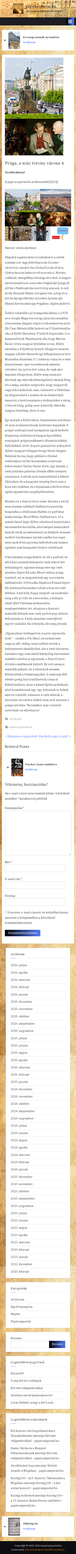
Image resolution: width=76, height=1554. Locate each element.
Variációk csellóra (35, 1523)
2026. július (19, 965)
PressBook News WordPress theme (45, 1549)
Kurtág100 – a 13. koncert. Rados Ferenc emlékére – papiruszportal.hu (37, 1500)
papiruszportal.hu (41, 6)
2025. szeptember (23, 1023)
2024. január (19, 1169)
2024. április (19, 1147)
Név (8, 862)
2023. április (19, 1235)
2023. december (21, 1177)
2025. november (22, 1009)
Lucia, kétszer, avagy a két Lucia (32, 1402)
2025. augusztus (22, 1031)
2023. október (20, 1191)
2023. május (19, 1228)
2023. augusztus (22, 1206)
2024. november (22, 1096)
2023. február (20, 1249)
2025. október (20, 1016)
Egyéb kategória (22, 1307)
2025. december (21, 1001)
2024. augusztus (22, 1118)
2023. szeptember (23, 1198)
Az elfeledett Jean (23, 1465)
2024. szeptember (23, 1111)
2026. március (20, 980)
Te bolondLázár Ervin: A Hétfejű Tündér (43, 37)
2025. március (20, 1067)
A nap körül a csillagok (26, 1380)
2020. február (20, 1271)
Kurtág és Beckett (22, 1495)
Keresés (16, 1338)
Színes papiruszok (20, 727)
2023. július (19, 1213)
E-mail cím (13, 879)
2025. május (19, 1052)
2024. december (21, 1089)
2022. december (21, 1264)
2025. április (19, 1060)
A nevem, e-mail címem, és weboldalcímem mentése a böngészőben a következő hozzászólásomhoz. (36, 917)
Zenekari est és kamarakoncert (31, 1395)
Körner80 (17, 1373)
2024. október (20, 1104)
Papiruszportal (21, 1321)
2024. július (19, 1125)
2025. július (19, 1038)
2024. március (20, 1155)
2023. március (20, 1242)
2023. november (22, 1184)
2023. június (19, 1220)
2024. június (19, 1133)
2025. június (19, 1045)
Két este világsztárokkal (27, 1388)
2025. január (19, 1082)
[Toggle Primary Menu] (70, 21)
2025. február (20, 1074)
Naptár (15, 1314)
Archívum (29, 44)
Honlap (10, 896)
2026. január (19, 994)
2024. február (20, 1162)
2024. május (19, 1140)
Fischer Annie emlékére (41, 764)
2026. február (20, 987)
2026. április (19, 972)
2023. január (19, 1257)
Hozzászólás (14, 808)
